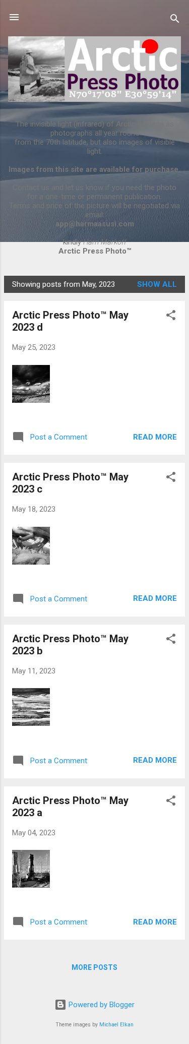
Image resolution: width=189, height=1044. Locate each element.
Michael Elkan (116, 1024)
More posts (94, 967)
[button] (171, 317)
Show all (157, 284)
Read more (155, 437)
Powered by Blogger (101, 1004)
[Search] (175, 20)
